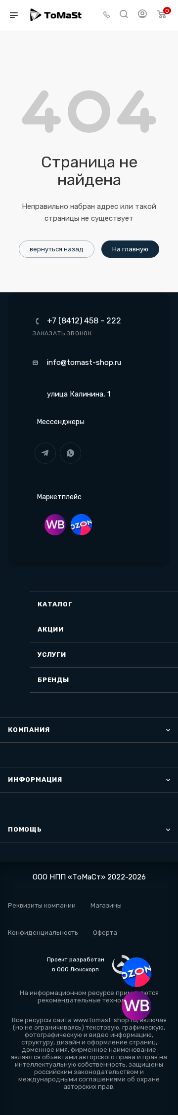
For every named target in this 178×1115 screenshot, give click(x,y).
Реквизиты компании (42, 905)
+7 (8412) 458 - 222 (84, 321)
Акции (51, 629)
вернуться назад (57, 249)
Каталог (55, 604)
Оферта (105, 932)
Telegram (45, 453)
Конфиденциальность (43, 932)
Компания (28, 729)
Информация (35, 779)
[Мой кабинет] (142, 15)
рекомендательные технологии (88, 1000)
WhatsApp (70, 453)
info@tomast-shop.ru (84, 362)
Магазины (106, 905)
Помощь (25, 829)
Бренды (53, 679)
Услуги (52, 654)
